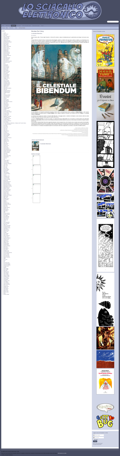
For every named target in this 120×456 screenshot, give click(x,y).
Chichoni (5, 98)
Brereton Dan (5, 69)
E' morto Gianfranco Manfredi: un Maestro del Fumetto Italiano (14, 123)
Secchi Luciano (6, 254)
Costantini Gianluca (6, 107)
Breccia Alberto (6, 67)
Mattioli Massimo (6, 187)
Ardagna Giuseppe (6, 40)
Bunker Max (5, 73)
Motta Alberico (6, 209)
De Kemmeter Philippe (7, 111)
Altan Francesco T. (6, 36)
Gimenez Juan (6, 145)
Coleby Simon (5, 103)
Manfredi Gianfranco (7, 181)
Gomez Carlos (6, 147)
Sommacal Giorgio (6, 263)
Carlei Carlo (5, 87)
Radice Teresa (6, 241)
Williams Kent (5, 290)
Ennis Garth (5, 126)
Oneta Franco (5, 218)
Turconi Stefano (6, 283)
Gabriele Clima (6, 139)
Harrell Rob (5, 153)
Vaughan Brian (6, 286)
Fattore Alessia (6, 130)
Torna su (117, 454)
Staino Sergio (5, 268)
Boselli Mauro (5, 65)
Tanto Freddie (5, 274)
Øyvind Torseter (6, 223)
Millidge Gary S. (6, 198)
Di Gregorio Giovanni (7, 118)
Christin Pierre (6, 99)
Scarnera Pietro (6, 251)
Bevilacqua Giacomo (7, 55)
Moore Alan (5, 205)
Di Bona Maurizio (6, 117)
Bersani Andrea (6, 54)
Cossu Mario (5, 106)
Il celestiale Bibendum (45, 143)
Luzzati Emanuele (6, 179)
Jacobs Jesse (5, 161)
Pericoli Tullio (5, 231)
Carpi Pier (5, 89)
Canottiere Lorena (6, 82)
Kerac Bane (5, 168)
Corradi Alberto (6, 105)
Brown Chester (6, 72)
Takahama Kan (6, 271)
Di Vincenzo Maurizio (7, 120)
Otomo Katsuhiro (6, 222)
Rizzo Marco (5, 249)
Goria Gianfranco (6, 148)
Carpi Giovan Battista (7, 88)
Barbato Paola (6, 45)
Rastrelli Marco (6, 244)
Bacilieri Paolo (6, 43)
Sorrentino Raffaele (6, 265)
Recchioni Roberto (6, 245)
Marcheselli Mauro (6, 183)
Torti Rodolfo (5, 279)
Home (3, 25)
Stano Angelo (5, 269)
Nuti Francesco (6, 217)
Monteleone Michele (7, 204)
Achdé (4, 32)
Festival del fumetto (36, 25)
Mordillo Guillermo (6, 207)
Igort (4, 159)
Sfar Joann (5, 259)
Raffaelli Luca (5, 242)
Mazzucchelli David (6, 189)
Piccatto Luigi (5, 236)
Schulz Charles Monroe (7, 252)
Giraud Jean (5, 146)
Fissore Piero (5, 136)
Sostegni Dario (6, 266)
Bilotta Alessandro (6, 57)
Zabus (4, 293)
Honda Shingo (5, 156)
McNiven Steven (6, 194)
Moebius (4, 200)
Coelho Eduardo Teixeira (7, 101)
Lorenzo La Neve (6, 178)
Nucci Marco (5, 215)
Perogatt (4, 232)
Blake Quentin (6, 60)
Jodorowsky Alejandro (7, 163)
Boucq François (6, 66)
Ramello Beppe (6, 243)
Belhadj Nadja (5, 51)
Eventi (42, 25)
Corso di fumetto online (26, 25)
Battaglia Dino (5, 49)
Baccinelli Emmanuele (7, 41)
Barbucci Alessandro (7, 46)
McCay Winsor (6, 191)
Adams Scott (5, 34)
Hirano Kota (5, 154)
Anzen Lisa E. (6, 39)
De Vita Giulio (5, 115)
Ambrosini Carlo (6, 37)
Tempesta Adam (6, 276)
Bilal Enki (5, 56)
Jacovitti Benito (6, 162)
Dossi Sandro (5, 121)
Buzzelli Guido (6, 76)
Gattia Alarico (5, 143)
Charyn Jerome (6, 97)
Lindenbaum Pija (6, 176)
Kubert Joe (5, 171)
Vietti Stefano (5, 288)
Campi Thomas (6, 80)
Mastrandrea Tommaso (7, 186)
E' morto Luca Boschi (7, 124)
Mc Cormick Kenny (6, 190)
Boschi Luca (5, 64)
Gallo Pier (5, 142)
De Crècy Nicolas (6, 110)
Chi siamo (19, 25)
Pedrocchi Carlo (6, 230)
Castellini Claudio (6, 92)
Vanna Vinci (5, 285)
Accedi (95, 441)
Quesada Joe (5, 240)
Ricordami (96, 439)
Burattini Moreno (6, 74)
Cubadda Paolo (6, 108)
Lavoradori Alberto (6, 173)
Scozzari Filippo (6, 253)
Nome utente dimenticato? (98, 443)
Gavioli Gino (5, 144)
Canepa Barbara (6, 81)
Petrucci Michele (6, 235)
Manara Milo (5, 180)
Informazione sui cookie (62, 453)
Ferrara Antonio (6, 133)
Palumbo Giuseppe (6, 225)
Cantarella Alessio (6, 83)
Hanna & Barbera (6, 152)
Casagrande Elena (6, 91)
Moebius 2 (5, 201)
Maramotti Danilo (6, 182)
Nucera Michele (6, 216)
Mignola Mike (5, 196)
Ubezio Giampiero (6, 284)
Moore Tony (5, 206)
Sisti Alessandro (6, 262)
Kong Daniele (5, 170)
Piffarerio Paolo (6, 239)
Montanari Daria (6, 203)
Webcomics (8, 25)
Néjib (4, 212)
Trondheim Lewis (6, 280)
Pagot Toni (5, 224)
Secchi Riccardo (6, 256)
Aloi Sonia (5, 35)
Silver (4, 260)
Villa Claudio (5, 289)
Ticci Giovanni (6, 277)
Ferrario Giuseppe (6, 134)
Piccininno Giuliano (6, 237)
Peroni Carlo (5, 234)
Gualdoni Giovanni (6, 151)
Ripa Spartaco (6, 248)
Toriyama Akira (6, 278)
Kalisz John (5, 165)
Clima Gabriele (6, 100)
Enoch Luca (5, 127)
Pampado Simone (6, 226)
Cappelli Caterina (6, 84)
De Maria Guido (6, 114)
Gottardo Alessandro (7, 150)
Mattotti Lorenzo (6, 188)
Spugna (4, 267)
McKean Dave (6, 192)
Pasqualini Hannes (6, 227)
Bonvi (4, 63)
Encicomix (13, 25)
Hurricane (5, 158)
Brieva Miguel (5, 70)
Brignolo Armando (6, 71)
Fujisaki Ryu (5, 138)
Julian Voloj (5, 164)
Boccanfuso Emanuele (7, 61)
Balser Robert (5, 44)
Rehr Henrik (5, 246)
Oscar (4, 221)
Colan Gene (5, 102)
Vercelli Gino (5, 287)
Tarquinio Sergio (6, 275)
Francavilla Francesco (7, 137)
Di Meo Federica (6, 119)
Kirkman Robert (6, 169)
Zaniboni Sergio (6, 294)
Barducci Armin (6, 47)
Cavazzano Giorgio (6, 94)
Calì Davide (5, 79)
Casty (4, 93)
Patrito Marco (5, 228)
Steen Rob (5, 270)
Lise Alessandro (6, 177)
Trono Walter (5, 281)
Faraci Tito (5, 128)
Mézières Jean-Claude (7, 195)
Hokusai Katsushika (7, 155)
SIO (4, 261)
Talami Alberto (6, 272)
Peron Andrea (5, 233)
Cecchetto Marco (6, 96)
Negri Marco (5, 210)
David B (4, 109)
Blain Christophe (6, 58)
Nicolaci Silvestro (6, 213)
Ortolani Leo (5, 219)
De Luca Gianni (6, 112)
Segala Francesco (6, 257)
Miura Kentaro (5, 199)
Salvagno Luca (6, 250)
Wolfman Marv (6, 292)
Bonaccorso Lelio (6, 62)
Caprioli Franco (6, 85)
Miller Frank (5, 197)
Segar (4, 258)
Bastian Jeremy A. (6, 48)
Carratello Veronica (6, 90)
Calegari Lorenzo (6, 78)
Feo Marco (5, 132)
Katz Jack (5, 167)
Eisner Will (5, 125)
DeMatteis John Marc (7, 116)
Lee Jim (4, 174)
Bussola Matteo (6, 75)
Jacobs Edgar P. (6, 160)
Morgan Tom (5, 208)
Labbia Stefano (6, 172)
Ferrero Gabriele (6, 135)
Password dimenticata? (97, 444)
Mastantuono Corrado (7, 185)
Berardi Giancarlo (6, 52)
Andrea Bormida (6, 38)
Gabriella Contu (6, 141)
